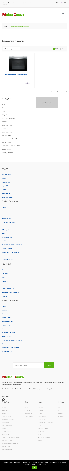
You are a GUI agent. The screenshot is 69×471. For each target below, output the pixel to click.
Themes (4, 189)
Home (4, 3)
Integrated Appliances (8, 118)
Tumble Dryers (6, 135)
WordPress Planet (7, 197)
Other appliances (7, 125)
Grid (56, 49)
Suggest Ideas (6, 182)
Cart (59, 410)
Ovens (4, 128)
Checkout (60, 413)
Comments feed (29, 413)
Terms (52, 3)
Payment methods (43, 428)
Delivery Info (11, 3)
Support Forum (6, 186)
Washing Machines (7, 152)
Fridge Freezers (6, 115)
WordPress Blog (6, 193)
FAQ (57, 3)
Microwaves (5, 122)
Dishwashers (6, 108)
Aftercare (27, 3)
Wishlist (40, 440)
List (62, 49)
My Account (61, 416)
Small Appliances (7, 132)
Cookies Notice (42, 416)
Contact (5, 4)
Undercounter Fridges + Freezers (11, 139)
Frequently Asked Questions (10, 292)
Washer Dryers (6, 149)
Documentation (6, 174)
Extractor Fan (6, 111)
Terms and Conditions (8, 288)
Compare (40, 410)
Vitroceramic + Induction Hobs (11, 146)
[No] (67, 465)
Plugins (4, 178)
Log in (26, 407)
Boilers (4, 104)
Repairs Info (20, 3)
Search (49, 365)
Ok (34, 467)
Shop (3, 277)
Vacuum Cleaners (7, 142)
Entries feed (28, 410)
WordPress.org (29, 416)
